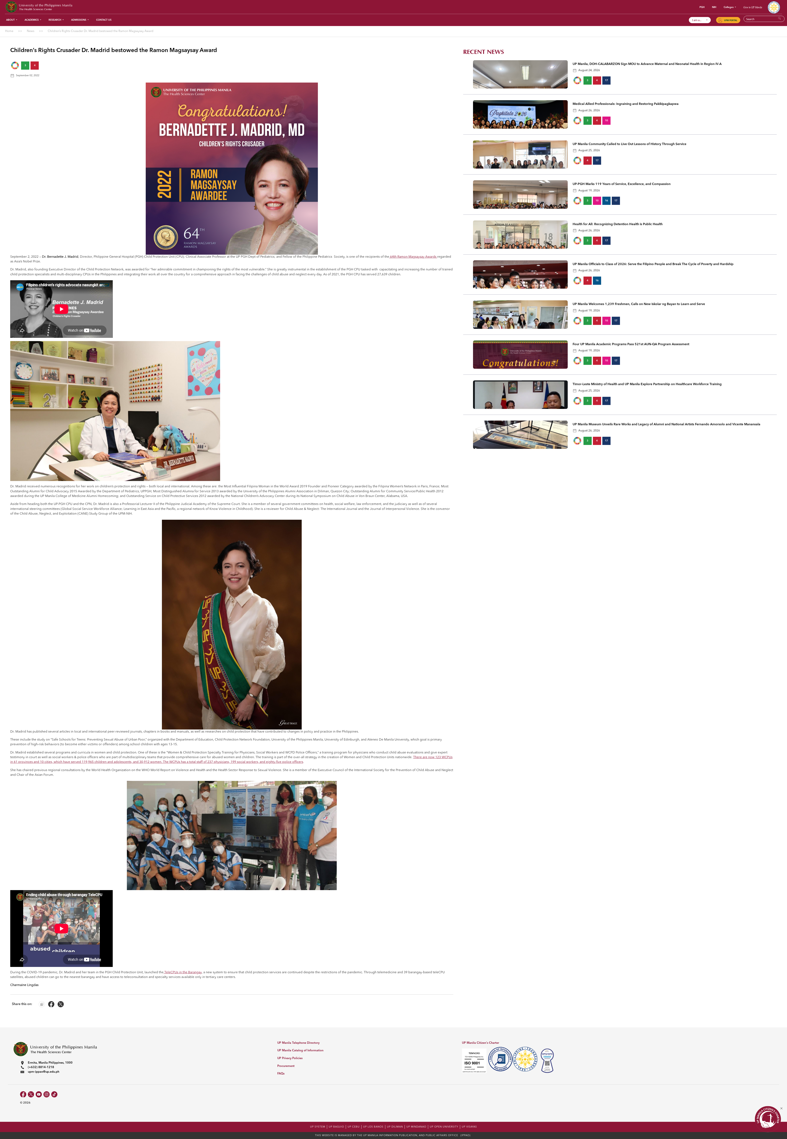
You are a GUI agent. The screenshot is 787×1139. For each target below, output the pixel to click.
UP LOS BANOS (373, 1127)
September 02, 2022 (27, 75)
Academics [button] (32, 20)
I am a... (698, 20)
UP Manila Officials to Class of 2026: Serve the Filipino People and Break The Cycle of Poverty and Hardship (653, 264)
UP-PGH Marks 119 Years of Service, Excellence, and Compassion (622, 184)
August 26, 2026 (589, 110)
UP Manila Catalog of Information (300, 1050)
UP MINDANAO (416, 1127)
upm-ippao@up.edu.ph (43, 1071)
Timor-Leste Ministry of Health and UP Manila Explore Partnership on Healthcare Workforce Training (647, 384)
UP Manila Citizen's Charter (480, 1043)
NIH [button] (714, 7)
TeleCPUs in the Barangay (183, 972)
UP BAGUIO (336, 1127)
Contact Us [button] (103, 20)
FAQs (280, 1073)
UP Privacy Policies (290, 1058)
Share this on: (22, 1004)
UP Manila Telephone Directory (298, 1043)
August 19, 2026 (589, 190)
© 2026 (25, 1102)
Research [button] (55, 20)
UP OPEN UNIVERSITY (444, 1127)
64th (393, 257)
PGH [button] (702, 7)
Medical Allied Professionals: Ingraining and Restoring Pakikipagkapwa (626, 104)
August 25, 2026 (589, 150)
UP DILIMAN (395, 1127)
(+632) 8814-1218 (41, 1067)
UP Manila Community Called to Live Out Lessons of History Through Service (629, 144)
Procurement (286, 1066)
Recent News (483, 52)
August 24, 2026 (589, 70)
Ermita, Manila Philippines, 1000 (50, 1062)
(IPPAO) (466, 1135)
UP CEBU (354, 1127)
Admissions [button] (79, 20)
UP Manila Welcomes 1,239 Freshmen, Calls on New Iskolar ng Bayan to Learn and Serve (639, 304)
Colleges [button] (729, 7)
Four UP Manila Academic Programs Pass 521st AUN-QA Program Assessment (631, 344)
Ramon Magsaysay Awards (417, 257)
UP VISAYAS (469, 1127)
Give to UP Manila (752, 7)
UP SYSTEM (317, 1127)
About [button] (10, 20)
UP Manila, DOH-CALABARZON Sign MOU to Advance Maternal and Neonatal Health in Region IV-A (647, 64)
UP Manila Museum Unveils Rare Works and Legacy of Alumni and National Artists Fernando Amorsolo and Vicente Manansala (666, 424)
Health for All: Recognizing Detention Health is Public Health (618, 224)
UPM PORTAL (730, 20)
